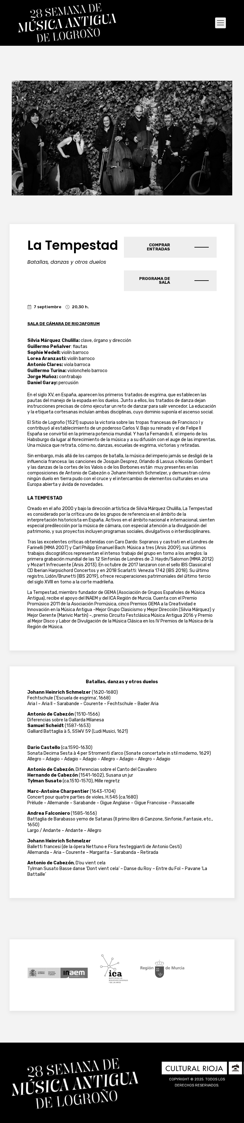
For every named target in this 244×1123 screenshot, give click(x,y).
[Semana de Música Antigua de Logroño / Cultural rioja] (67, 23)
